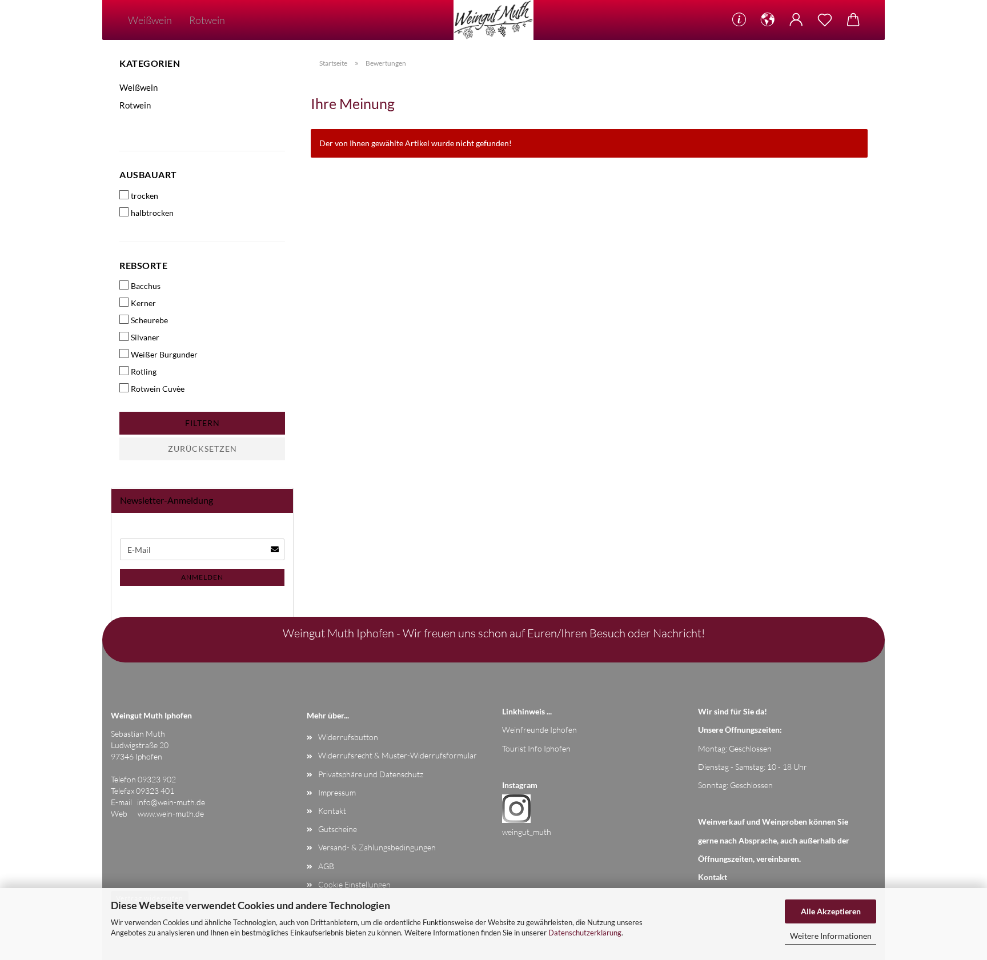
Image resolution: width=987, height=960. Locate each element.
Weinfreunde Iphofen (539, 729)
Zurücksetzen (202, 448)
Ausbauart (148, 174)
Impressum (337, 792)
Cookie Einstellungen (354, 884)
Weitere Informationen (831, 936)
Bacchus (146, 286)
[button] (767, 20)
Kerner (143, 303)
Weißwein (150, 20)
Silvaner (145, 337)
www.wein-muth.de (171, 813)
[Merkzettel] (825, 20)
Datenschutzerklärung (584, 932)
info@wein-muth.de (171, 802)
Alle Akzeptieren (831, 911)
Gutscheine (337, 829)
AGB (326, 866)
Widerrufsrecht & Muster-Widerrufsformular (397, 755)
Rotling (144, 371)
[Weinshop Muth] (493, 20)
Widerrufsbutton (348, 737)
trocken (144, 195)
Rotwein (207, 20)
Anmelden (202, 577)
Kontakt (332, 811)
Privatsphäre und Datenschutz (370, 774)
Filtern (202, 423)
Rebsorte (143, 265)
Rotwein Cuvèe (157, 388)
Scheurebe (149, 320)
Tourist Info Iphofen (536, 748)
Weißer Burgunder (164, 354)
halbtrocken (152, 213)
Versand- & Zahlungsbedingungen (377, 847)
